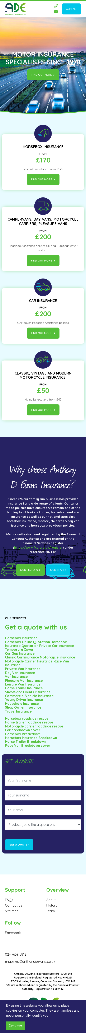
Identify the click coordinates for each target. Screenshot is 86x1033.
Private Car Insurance (56, 646)
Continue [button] (15, 1025)
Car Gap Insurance (20, 653)
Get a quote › (19, 844)
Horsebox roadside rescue (26, 718)
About (51, 900)
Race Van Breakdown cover (27, 745)
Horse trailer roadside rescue (29, 722)
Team (50, 911)
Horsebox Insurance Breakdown (31, 738)
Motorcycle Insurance (57, 657)
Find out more (42, 74)
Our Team (57, 569)
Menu (72, 8)
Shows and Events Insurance (28, 692)
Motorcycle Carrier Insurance (29, 661)
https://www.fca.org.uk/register (38, 547)
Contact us (13, 905)
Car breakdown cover (22, 730)
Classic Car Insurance (22, 657)
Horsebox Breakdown (22, 734)
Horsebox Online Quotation (27, 642)
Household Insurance (22, 703)
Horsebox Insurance (21, 638)
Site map (12, 911)
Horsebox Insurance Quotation (36, 644)
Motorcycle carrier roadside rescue (34, 726)
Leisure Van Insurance (22, 684)
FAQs (9, 900)
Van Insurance (16, 676)
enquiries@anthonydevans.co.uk (30, 961)
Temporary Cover (19, 649)
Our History (29, 569)
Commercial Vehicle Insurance (29, 696)
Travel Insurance (18, 711)
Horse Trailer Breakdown (25, 741)
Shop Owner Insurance (23, 707)
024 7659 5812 (15, 954)
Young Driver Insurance (24, 699)
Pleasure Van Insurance (24, 680)
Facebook (13, 933)
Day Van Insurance (20, 673)
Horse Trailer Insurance (24, 688)
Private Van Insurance (22, 669)
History (51, 905)
